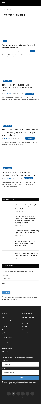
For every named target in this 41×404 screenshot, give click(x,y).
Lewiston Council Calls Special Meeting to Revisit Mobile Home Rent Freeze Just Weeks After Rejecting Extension (25, 220)
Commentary (7, 80)
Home (3, 9)
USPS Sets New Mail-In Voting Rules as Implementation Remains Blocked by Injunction (27, 207)
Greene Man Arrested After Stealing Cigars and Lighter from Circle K (27, 232)
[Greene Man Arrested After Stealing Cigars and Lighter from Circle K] (7, 233)
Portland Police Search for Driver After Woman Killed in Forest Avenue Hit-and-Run (26, 243)
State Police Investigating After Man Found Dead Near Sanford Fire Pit (27, 254)
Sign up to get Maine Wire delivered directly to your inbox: (17, 271)
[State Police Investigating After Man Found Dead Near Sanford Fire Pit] (7, 256)
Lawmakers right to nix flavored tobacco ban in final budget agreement (20, 173)
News (4, 40)
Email (3, 283)
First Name (5, 275)
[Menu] (3, 3)
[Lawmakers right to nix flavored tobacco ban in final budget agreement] (20, 158)
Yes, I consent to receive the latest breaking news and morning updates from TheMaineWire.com (19, 298)
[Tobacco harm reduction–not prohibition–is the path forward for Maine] (20, 71)
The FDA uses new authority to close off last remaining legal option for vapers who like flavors (20, 132)
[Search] (38, 3)
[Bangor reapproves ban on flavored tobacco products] (20, 31)
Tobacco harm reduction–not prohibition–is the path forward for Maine (18, 87)
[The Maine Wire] (22, 3)
